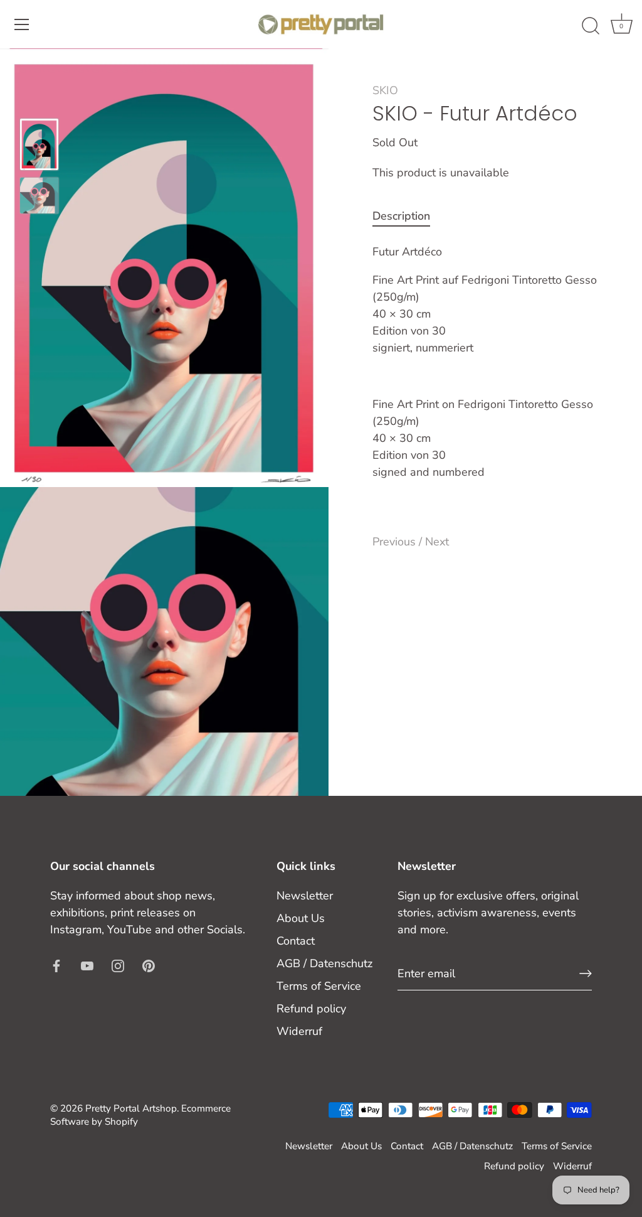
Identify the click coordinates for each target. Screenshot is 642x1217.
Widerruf (299, 1031)
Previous (395, 541)
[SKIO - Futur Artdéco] (39, 144)
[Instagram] (118, 965)
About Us (300, 918)
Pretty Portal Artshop (131, 1108)
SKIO (385, 90)
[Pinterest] (148, 965)
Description (401, 215)
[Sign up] (585, 973)
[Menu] (22, 24)
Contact (295, 940)
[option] (39, 146)
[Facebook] (56, 965)
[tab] (407, 216)
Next (437, 541)
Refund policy (311, 1008)
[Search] (590, 26)
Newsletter (304, 895)
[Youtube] (87, 965)
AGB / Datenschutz (324, 963)
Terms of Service (318, 986)
